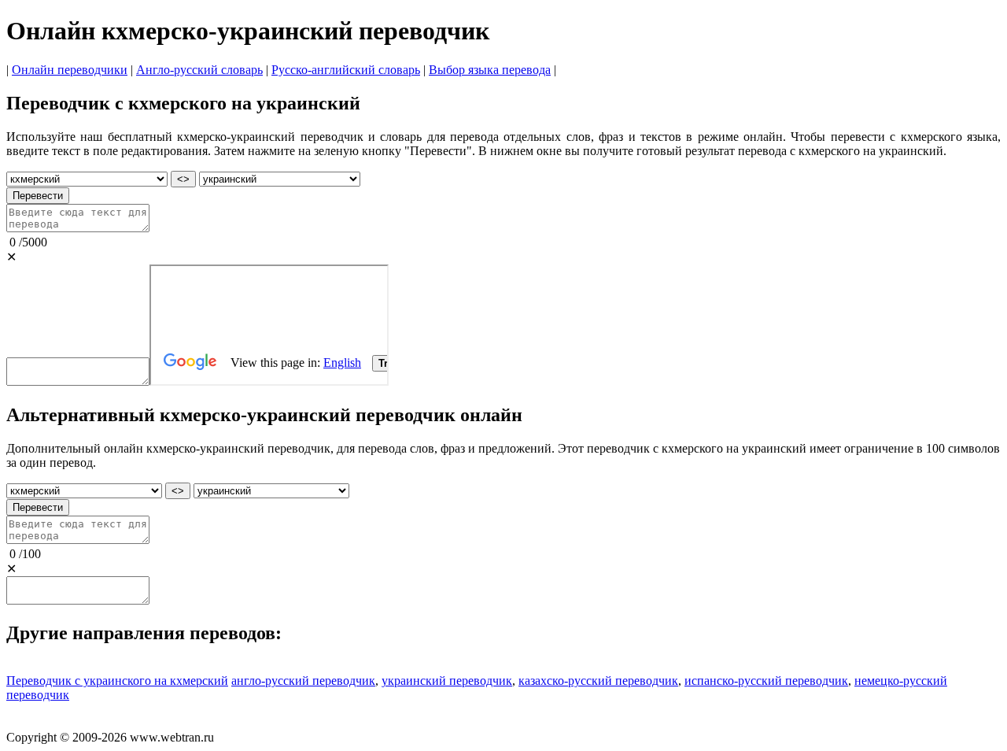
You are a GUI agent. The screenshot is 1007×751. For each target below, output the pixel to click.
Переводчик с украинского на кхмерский (117, 680)
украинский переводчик (447, 680)
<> (183, 179)
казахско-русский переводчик (598, 680)
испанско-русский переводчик (766, 680)
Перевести (38, 196)
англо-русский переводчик (303, 680)
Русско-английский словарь (345, 69)
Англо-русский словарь (199, 69)
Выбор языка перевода (490, 69)
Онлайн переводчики (69, 69)
